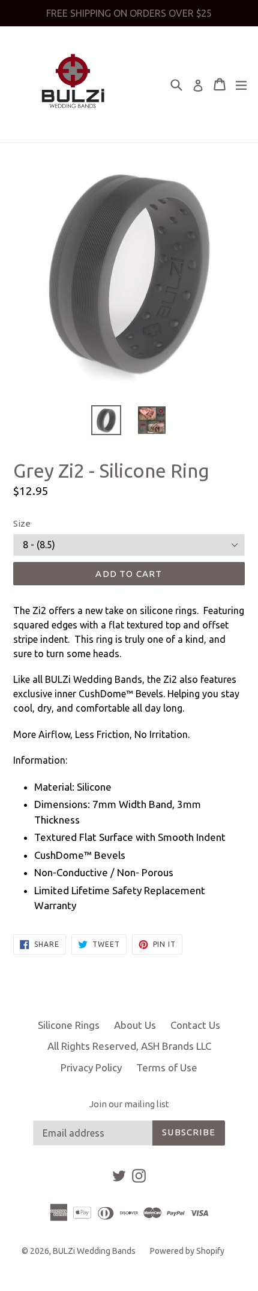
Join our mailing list (129, 1104)
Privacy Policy (91, 1067)
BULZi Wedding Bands (94, 1251)
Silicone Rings (69, 1025)
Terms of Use (166, 1067)
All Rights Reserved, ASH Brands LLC (129, 1046)
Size (22, 523)
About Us (135, 1025)
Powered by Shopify (187, 1251)
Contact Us (195, 1025)
